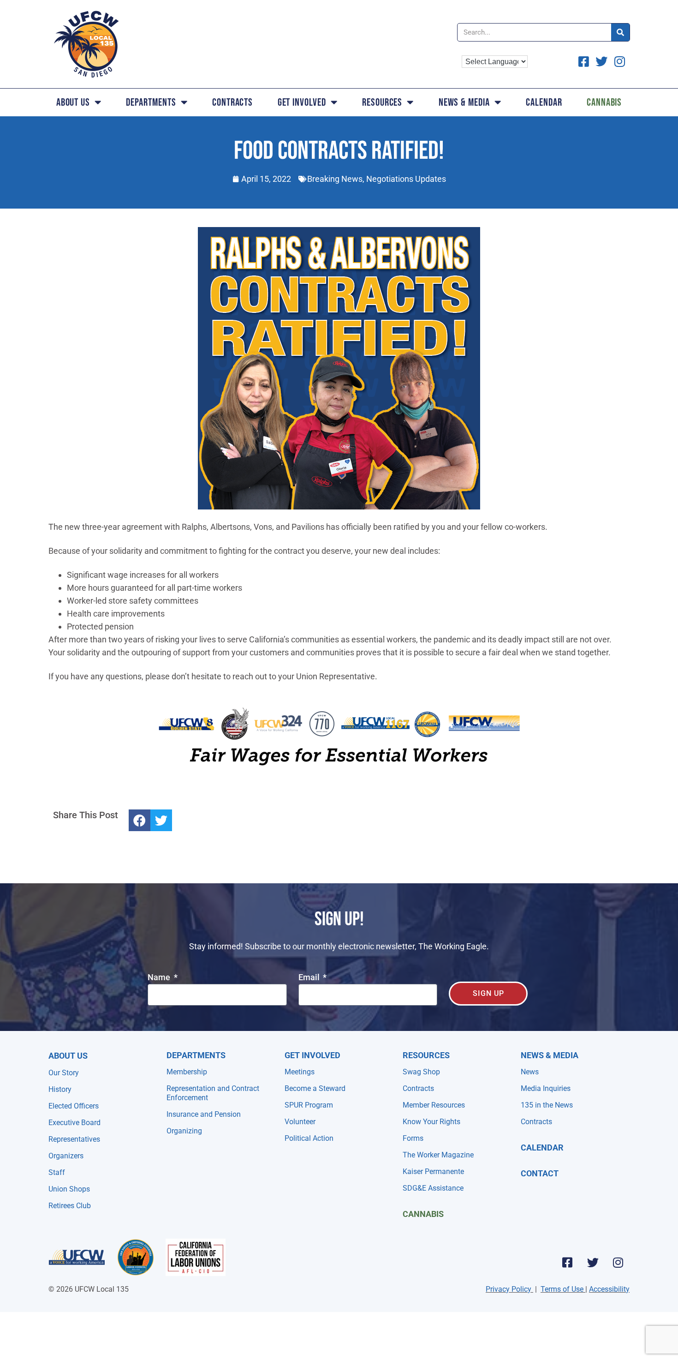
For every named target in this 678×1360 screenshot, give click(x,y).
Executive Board (74, 1122)
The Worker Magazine (438, 1154)
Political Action (309, 1138)
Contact (540, 1173)
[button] (139, 820)
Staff (56, 1172)
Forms (413, 1138)
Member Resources (434, 1105)
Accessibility (609, 1289)
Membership (187, 1071)
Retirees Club (69, 1205)
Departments (151, 102)
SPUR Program (309, 1105)
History (59, 1089)
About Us (73, 102)
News (530, 1071)
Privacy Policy (508, 1289)
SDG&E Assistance (433, 1188)
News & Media (464, 102)
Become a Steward (315, 1088)
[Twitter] (592, 1262)
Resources (382, 102)
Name (160, 977)
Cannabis (604, 102)
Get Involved (302, 102)
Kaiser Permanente (433, 1171)
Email (309, 977)
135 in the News (547, 1105)
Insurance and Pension (204, 1114)
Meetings (300, 1071)
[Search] (620, 32)
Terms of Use (562, 1289)
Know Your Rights (431, 1121)
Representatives (74, 1139)
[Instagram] (618, 1262)
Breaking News (335, 179)
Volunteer (300, 1121)
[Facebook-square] (567, 1262)
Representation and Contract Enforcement (213, 1093)
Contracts (232, 102)
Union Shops (69, 1189)
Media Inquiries (546, 1088)
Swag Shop (421, 1071)
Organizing (184, 1130)
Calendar (544, 102)
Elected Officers (73, 1106)
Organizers (65, 1155)
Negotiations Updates (406, 179)
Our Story (63, 1072)
